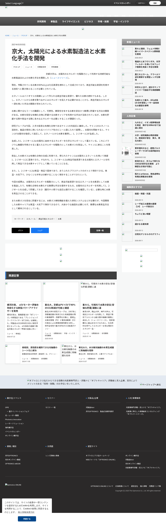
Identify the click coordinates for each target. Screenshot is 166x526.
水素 (59, 219)
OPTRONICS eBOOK (12, 463)
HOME (7, 35)
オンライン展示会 (12, 435)
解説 (116, 15)
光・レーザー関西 (12, 415)
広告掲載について (122, 486)
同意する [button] (27, 519)
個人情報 (143, 486)
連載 (152, 15)
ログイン (141, 3)
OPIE (7, 407)
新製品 (18, 333)
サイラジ (142, 15)
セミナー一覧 (51, 407)
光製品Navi (90, 407)
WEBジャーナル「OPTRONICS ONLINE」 (101, 459)
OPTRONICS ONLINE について (102, 486)
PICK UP (24, 35)
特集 (124, 15)
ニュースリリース (59, 77)
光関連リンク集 (155, 486)
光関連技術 (41, 67)
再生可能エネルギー (47, 219)
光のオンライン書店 (12, 459)
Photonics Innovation (13, 419)
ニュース (15, 35)
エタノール (31, 219)
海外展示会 (9, 427)
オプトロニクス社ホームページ (97, 455)
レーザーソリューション (14, 423)
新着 (102, 15)
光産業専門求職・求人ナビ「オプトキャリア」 (143, 407)
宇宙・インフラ (69, 333)
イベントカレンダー (122, 3)
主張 (109, 15)
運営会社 (134, 486)
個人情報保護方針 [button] (26, 512)
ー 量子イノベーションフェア (17, 411)
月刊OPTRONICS (11, 455)
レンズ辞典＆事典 (52, 455)
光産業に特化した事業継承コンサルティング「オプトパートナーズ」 (143, 412)
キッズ (132, 15)
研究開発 (54, 67)
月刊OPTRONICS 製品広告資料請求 (100, 411)
